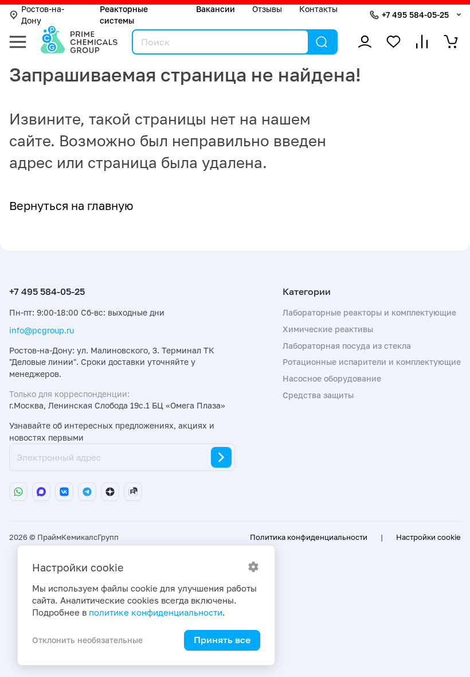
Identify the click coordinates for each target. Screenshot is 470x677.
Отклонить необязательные (87, 640)
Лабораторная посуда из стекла (347, 346)
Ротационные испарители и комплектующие (372, 362)
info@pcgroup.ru (41, 330)
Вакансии (215, 9)
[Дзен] (110, 492)
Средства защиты (318, 395)
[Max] (41, 492)
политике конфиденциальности (155, 612)
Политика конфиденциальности (308, 537)
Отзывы (267, 9)
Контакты (318, 9)
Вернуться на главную (71, 205)
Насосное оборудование (332, 378)
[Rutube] (133, 492)
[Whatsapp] (18, 492)
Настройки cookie (428, 537)
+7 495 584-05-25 (415, 15)
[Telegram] (87, 492)
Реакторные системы (124, 14)
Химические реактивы (328, 329)
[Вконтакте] (64, 492)
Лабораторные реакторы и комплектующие (369, 312)
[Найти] (322, 42)
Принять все (222, 639)
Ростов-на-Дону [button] (42, 14)
